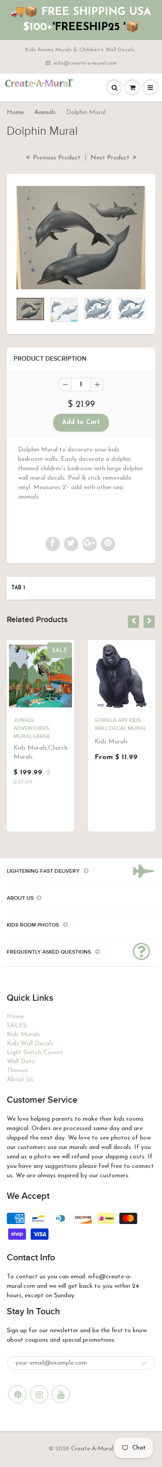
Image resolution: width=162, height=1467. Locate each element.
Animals (45, 112)
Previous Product (56, 158)
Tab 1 (18, 588)
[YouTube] (61, 1394)
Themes (17, 1070)
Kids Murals (23, 1034)
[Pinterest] (18, 1394)
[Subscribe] (144, 1363)
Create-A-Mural (92, 1449)
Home (15, 112)
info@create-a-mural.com (85, 63)
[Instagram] (39, 1394)
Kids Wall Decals (30, 1043)
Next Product (110, 158)
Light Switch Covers (35, 1052)
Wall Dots (21, 1061)
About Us (20, 1079)
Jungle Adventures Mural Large (32, 728)
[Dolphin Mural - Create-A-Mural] (81, 237)
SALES (17, 1025)
